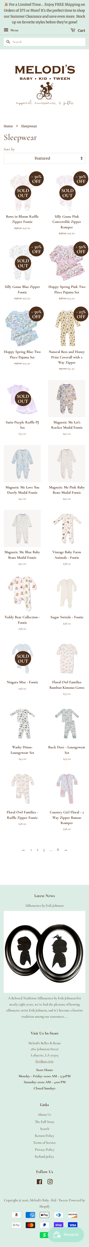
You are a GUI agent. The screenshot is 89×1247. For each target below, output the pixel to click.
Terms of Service (44, 1143)
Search (44, 1129)
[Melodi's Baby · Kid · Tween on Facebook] (39, 1183)
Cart (81, 30)
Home (8, 126)
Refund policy (44, 1156)
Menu (14, 30)
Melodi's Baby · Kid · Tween (48, 1200)
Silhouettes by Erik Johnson (44, 905)
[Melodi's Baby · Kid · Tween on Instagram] (50, 1183)
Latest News (44, 895)
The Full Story (44, 1122)
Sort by (9, 149)
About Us (44, 1114)
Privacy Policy (44, 1149)
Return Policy (44, 1136)
